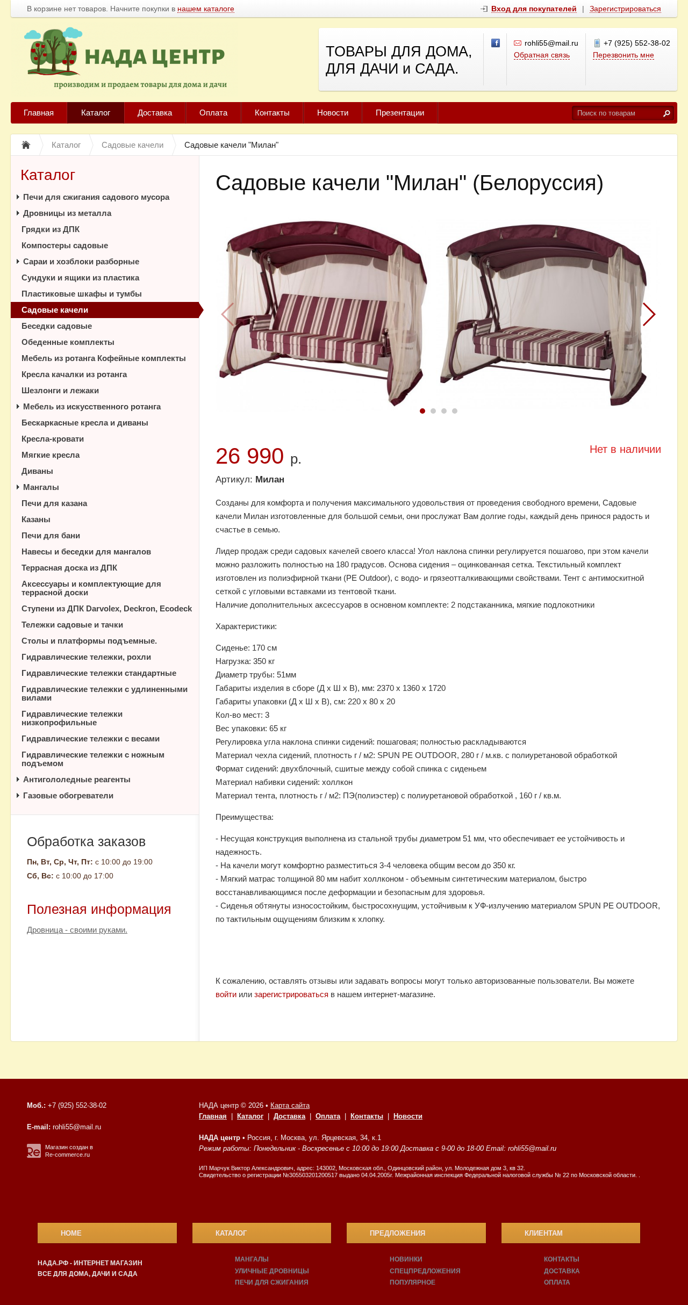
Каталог (95, 112)
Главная (39, 112)
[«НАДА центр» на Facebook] (496, 43)
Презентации (400, 112)
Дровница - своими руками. (77, 929)
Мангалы (41, 487)
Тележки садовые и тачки (72, 624)
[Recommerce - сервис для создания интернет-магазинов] (34, 1155)
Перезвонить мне (623, 55)
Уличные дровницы (272, 1271)
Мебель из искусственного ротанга (92, 406)
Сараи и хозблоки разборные (81, 261)
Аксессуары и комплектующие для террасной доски (91, 588)
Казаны (36, 519)
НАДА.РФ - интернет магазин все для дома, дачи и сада (90, 1268)
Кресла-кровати (53, 438)
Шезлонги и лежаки (60, 390)
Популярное (412, 1282)
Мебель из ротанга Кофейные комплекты (104, 358)
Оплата (213, 112)
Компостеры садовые (65, 245)
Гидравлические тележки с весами (91, 738)
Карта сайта (290, 1105)
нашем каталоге (205, 9)
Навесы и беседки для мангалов (86, 551)
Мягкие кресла (51, 454)
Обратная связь (542, 55)
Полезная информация (99, 909)
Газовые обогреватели (68, 795)
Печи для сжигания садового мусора (96, 196)
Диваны (37, 470)
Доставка (155, 112)
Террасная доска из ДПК (69, 567)
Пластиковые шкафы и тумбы (82, 293)
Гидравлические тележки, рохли (86, 656)
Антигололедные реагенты (77, 779)
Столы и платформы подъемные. (89, 640)
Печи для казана (54, 503)
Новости (332, 112)
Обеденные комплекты (68, 342)
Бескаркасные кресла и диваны (85, 422)
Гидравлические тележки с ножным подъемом (93, 759)
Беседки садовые (57, 325)
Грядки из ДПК (51, 229)
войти (226, 994)
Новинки (406, 1259)
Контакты (272, 112)
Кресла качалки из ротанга (74, 374)
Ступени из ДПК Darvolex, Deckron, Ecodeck (107, 608)
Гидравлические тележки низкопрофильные (72, 718)
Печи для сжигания (272, 1282)
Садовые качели (55, 309)
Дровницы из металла (67, 213)
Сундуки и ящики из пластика (80, 277)
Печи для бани (51, 535)
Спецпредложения (425, 1271)
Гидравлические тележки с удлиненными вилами (105, 693)
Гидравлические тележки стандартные (99, 672)
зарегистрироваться (291, 994)
